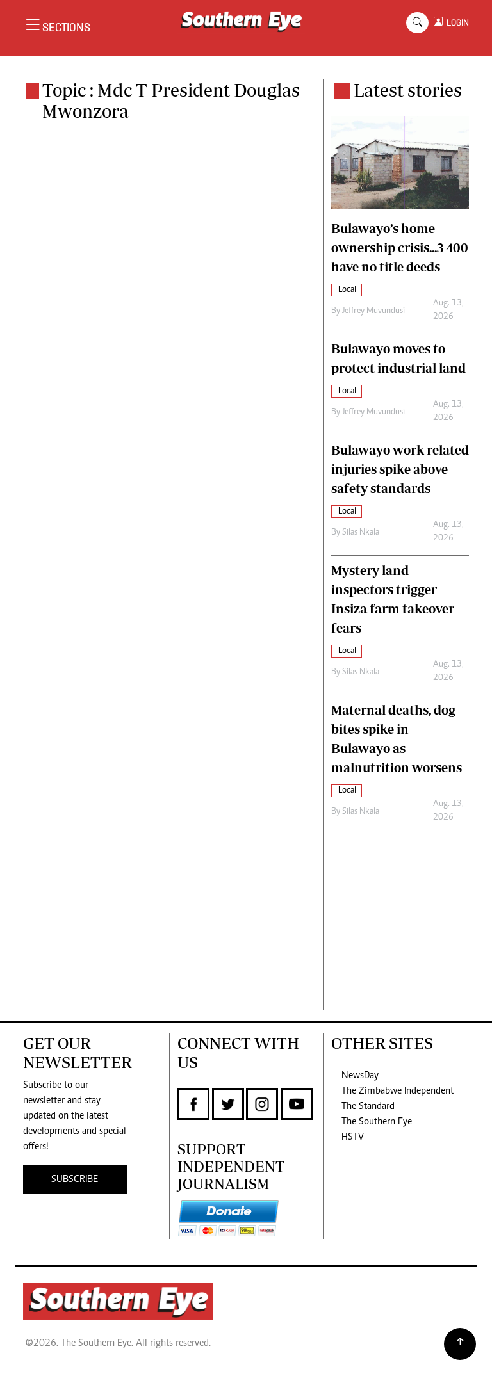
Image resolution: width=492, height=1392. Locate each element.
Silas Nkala (360, 532)
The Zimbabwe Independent (397, 1091)
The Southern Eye (376, 1122)
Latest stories (408, 90)
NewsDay (360, 1076)
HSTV (352, 1137)
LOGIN (456, 22)
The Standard (368, 1106)
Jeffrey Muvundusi (373, 311)
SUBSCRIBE (74, 1179)
